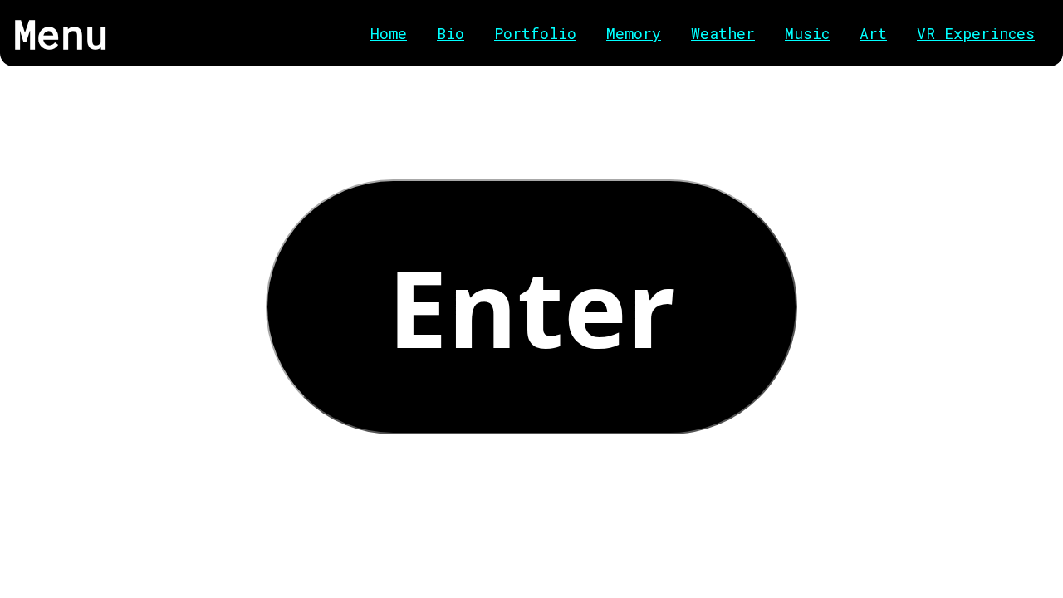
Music (807, 33)
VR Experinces (976, 33)
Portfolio (535, 33)
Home (388, 33)
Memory (633, 33)
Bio (450, 33)
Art (873, 33)
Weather (723, 33)
